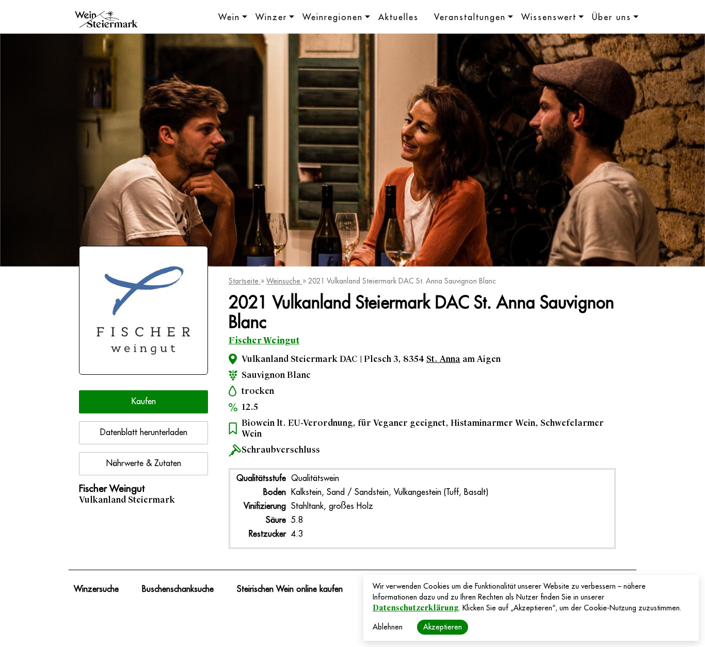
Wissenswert (548, 17)
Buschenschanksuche (178, 589)
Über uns (611, 17)
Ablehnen (388, 627)
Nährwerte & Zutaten (143, 463)
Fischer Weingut (264, 340)
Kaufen (144, 401)
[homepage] (106, 20)
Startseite (245, 281)
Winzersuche (96, 589)
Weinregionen (332, 17)
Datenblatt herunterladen (143, 432)
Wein (229, 17)
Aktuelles (398, 17)
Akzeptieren (442, 627)
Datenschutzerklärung (416, 607)
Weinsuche (284, 281)
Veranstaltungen (470, 17)
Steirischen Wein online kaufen (290, 589)
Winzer (271, 17)
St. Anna (443, 359)
